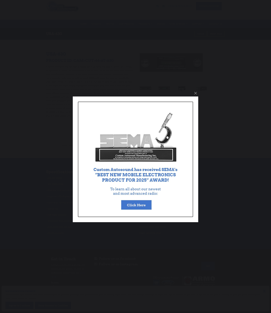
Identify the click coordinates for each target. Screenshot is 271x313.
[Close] (195, 93)
